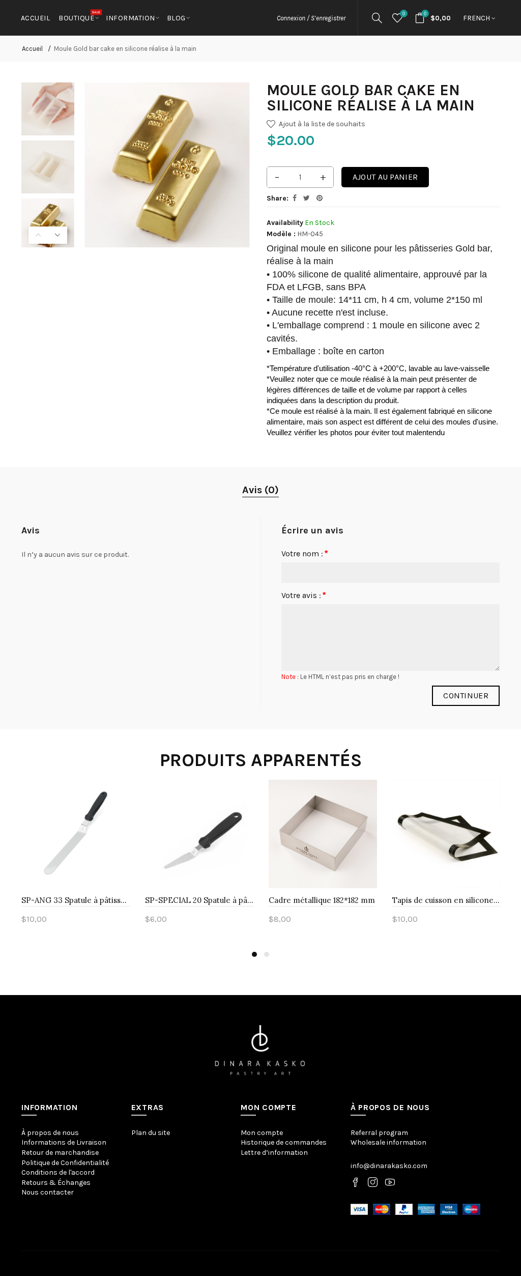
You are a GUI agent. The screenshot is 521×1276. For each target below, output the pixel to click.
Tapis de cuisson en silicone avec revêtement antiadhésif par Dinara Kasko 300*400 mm (446, 900)
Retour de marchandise (60, 1152)
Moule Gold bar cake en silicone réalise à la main (125, 48)
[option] (48, 109)
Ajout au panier (385, 177)
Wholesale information (388, 1142)
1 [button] (254, 954)
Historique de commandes (284, 1142)
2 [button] (266, 954)
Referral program (379, 1132)
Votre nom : (302, 553)
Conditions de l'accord (58, 1172)
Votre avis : (301, 595)
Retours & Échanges (56, 1182)
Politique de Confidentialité (65, 1162)
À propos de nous (50, 1132)
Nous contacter (47, 1192)
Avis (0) (260, 490)
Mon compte (262, 1132)
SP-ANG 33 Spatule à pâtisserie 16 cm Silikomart (75, 900)
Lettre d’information (274, 1152)
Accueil (32, 48)
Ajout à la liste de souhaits (322, 124)
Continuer (465, 695)
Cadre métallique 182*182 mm (322, 900)
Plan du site (150, 1132)
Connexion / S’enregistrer (311, 18)
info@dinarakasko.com (389, 1165)
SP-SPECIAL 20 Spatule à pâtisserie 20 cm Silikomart (199, 900)
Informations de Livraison (63, 1142)
